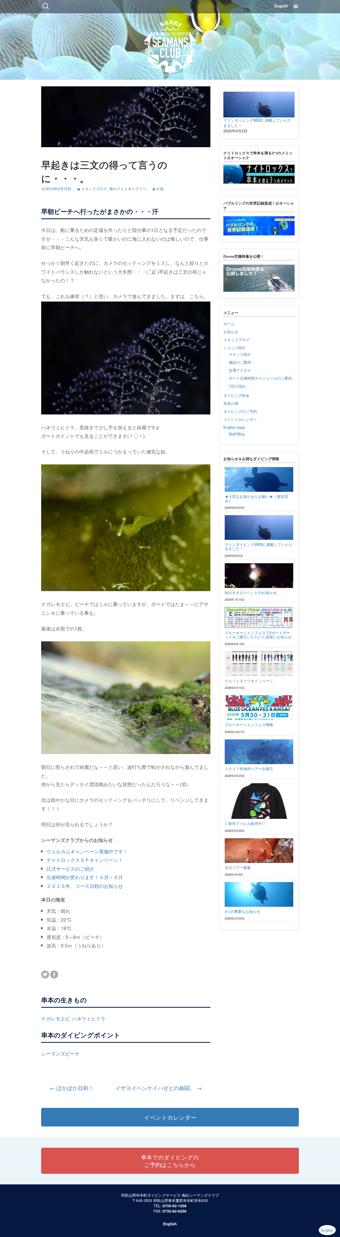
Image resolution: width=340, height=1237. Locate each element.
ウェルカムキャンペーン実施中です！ (87, 851)
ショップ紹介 (234, 347)
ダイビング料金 (236, 395)
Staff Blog (237, 434)
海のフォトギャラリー (127, 188)
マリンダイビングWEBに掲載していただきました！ (258, 546)
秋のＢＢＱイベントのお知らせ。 (252, 592)
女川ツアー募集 (238, 867)
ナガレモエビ (55, 1018)
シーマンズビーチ (60, 1053)
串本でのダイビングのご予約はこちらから (170, 1160)
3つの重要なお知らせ (242, 911)
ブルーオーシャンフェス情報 (249, 724)
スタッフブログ (94, 188)
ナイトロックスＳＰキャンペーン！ (84, 859)
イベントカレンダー (240, 419)
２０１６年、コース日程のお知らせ (84, 885)
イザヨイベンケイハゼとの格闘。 (158, 1088)
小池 (159, 188)
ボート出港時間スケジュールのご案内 (260, 378)
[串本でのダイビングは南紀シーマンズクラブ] (170, 45)
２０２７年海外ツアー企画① (249, 768)
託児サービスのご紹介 (70, 868)
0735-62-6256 (174, 1211)
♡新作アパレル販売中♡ (245, 823)
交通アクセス (240, 370)
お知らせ (230, 331)
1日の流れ (237, 386)
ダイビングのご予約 (240, 411)
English (281, 6)
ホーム (229, 323)
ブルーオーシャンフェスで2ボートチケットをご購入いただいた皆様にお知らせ (258, 634)
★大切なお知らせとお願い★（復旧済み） (256, 498)
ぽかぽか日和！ (72, 1088)
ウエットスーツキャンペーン (249, 680)
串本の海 (230, 403)
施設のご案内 (240, 362)
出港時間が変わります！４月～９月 (84, 877)
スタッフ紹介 (240, 354)
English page (234, 427)
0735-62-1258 (174, 1205)
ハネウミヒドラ (88, 1018)
